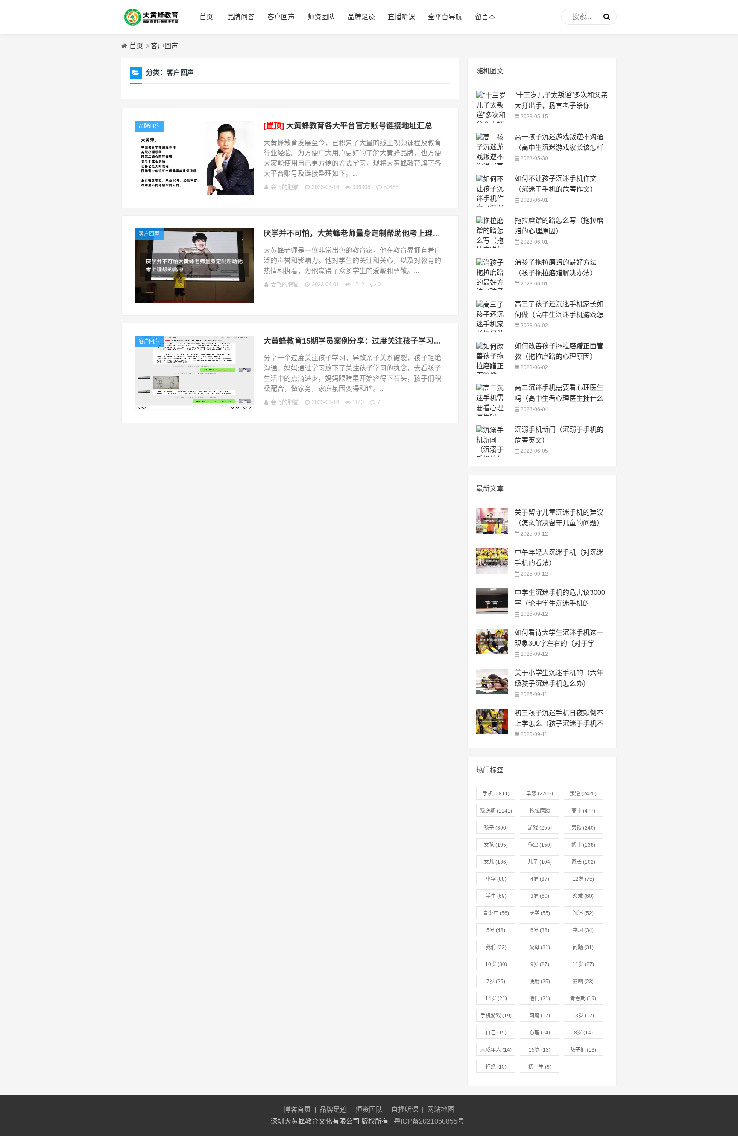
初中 (583, 845)
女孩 (496, 845)
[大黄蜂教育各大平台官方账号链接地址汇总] (194, 192)
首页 (206, 16)
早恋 (539, 794)
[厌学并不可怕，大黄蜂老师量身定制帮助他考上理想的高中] (194, 300)
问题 (583, 947)
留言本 (485, 16)
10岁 (496, 964)
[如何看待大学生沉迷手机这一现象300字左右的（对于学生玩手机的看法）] (492, 651)
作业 (540, 845)
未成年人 (496, 1050)
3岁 (539, 896)
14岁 (496, 999)
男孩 (583, 828)
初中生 (539, 1067)
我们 (496, 947)
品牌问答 (241, 16)
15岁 (540, 1050)
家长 (583, 862)
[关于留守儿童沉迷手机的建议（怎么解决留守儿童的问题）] (492, 531)
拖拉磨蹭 (540, 812)
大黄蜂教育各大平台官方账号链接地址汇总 (348, 126)
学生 (496, 896)
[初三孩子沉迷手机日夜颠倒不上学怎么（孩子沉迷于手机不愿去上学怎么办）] (492, 732)
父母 (539, 947)
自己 (496, 1033)
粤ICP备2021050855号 (429, 1121)
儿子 (540, 862)
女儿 (496, 862)
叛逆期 (496, 811)
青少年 (496, 913)
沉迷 (583, 913)
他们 (539, 999)
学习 (583, 930)
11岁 (583, 964)
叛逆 (583, 794)
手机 (496, 794)
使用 (539, 982)
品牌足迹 (361, 16)
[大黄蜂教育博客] (151, 25)
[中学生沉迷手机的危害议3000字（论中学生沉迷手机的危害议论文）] (492, 611)
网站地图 (440, 1109)
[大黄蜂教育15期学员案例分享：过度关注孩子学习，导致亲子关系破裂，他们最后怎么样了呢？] (194, 407)
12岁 (583, 879)
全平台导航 (445, 16)
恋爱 (583, 896)
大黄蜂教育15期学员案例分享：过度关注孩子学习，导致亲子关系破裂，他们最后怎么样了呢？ (425, 341)
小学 (496, 879)
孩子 (496, 828)
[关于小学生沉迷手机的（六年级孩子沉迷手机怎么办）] (492, 692)
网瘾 (539, 1016)
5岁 (495, 930)
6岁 (539, 930)
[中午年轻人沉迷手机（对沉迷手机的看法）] (492, 571)
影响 (583, 982)
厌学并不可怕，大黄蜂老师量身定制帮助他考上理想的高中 (363, 233)
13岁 (583, 1016)
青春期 (583, 999)
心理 (539, 1033)
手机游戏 (496, 1016)
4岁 (539, 879)
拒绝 (496, 1067)
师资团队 (321, 16)
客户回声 (281, 16)
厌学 (539, 913)
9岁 (539, 964)
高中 (583, 811)
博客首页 (297, 1109)
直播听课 (401, 16)
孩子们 (583, 1050)
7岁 (495, 982)
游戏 (540, 828)
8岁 (583, 1033)
